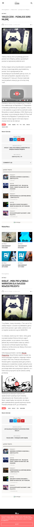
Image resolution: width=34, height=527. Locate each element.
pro (18, 408)
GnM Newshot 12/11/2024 (22, 266)
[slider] (10, 100)
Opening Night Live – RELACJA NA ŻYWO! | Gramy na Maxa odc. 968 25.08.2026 (19, 187)
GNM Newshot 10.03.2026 (6, 247)
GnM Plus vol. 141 (17, 156)
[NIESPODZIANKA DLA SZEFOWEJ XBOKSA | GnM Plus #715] (5, 195)
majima (14, 124)
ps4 (20, 124)
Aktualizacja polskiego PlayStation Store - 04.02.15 (17, 430)
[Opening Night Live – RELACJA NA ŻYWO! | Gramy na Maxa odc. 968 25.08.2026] (5, 185)
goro (9, 124)
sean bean (22, 408)
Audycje (12, 183)
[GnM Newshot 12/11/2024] (25, 256)
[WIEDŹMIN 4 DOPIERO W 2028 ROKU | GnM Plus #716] (5, 176)
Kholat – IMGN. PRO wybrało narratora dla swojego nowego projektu (17, 148)
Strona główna (5, 9)
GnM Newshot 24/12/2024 (6, 266)
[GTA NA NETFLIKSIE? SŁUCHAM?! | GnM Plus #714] (5, 213)
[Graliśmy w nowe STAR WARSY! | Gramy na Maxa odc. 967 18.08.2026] (5, 204)
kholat (13, 408)
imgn (9, 408)
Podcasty (12, 174)
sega (24, 124)
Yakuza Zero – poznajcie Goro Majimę (17, 438)
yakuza (28, 124)
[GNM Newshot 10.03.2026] (9, 237)
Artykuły (4, 13)
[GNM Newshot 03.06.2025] (25, 237)
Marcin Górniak (8, 24)
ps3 (17, 124)
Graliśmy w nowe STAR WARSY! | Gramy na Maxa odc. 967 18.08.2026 (20, 205)
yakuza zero (5, 127)
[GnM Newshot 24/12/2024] (9, 256)
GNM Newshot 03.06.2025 (22, 247)
